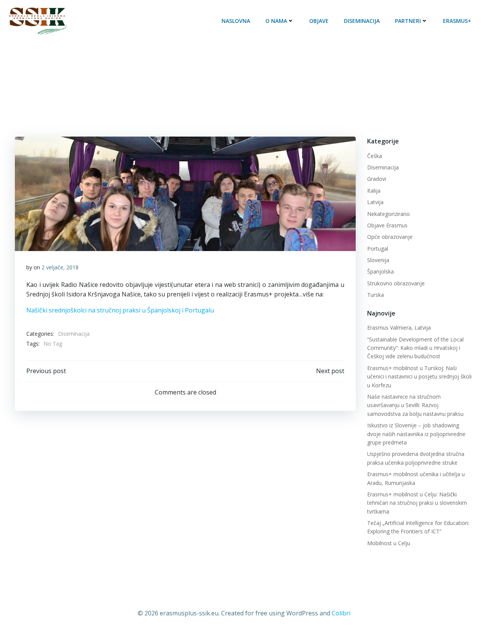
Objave (319, 20)
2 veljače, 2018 (60, 267)
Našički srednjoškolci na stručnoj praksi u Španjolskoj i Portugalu (120, 310)
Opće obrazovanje (390, 236)
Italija (373, 190)
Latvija (375, 202)
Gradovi (376, 178)
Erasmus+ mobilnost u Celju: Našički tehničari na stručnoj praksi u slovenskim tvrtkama (417, 503)
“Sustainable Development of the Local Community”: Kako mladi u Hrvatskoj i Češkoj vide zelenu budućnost (415, 348)
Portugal (377, 248)
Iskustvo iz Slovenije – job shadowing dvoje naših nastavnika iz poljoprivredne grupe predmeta (416, 434)
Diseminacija (362, 20)
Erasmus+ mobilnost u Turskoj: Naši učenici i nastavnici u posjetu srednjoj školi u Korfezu (419, 376)
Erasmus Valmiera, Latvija (399, 327)
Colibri (341, 613)
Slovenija (378, 260)
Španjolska (380, 271)
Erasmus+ (457, 20)
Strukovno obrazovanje (396, 283)
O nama (276, 20)
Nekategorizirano (388, 213)
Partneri (408, 20)
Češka (374, 155)
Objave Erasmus (387, 225)
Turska (375, 294)
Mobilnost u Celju (388, 543)
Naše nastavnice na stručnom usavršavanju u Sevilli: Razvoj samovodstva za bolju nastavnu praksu (415, 405)
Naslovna (236, 20)
